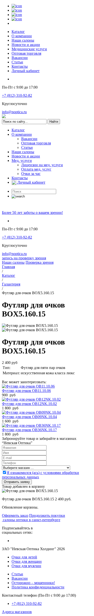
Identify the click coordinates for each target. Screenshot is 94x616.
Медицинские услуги (29, 49)
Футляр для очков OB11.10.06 (26, 391)
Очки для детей (24, 557)
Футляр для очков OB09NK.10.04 (29, 417)
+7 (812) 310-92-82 (17, 95)
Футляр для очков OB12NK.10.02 (29, 404)
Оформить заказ (15, 515)
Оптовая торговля (26, 53)
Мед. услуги (22, 160)
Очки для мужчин (26, 566)
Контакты (20, 66)
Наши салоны (23, 40)
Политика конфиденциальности (38, 587)
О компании (22, 36)
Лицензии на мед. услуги (42, 165)
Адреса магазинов (17, 612)
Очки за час (30, 174)
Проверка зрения (40, 262)
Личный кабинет (26, 71)
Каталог (18, 32)
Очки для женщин (27, 561)
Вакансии (20, 58)
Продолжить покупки (47, 515)
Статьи (17, 62)
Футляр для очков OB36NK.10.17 (29, 430)
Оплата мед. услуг (36, 169)
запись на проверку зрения (24, 258)
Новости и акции (26, 45)
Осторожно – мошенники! (33, 583)
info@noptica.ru (14, 112)
